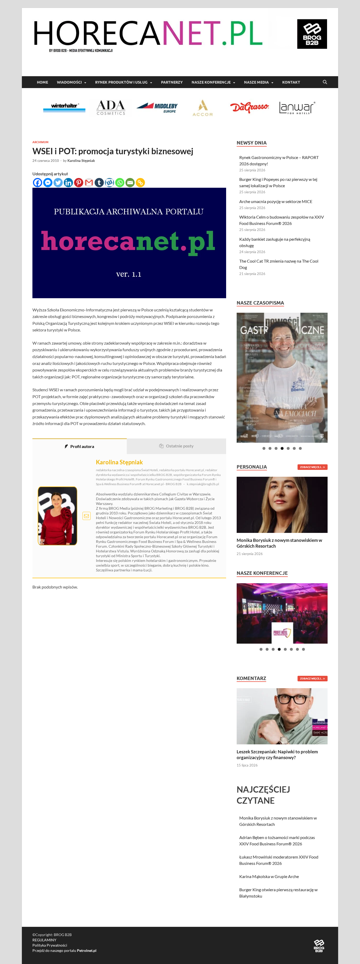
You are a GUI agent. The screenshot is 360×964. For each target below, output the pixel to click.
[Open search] (325, 82)
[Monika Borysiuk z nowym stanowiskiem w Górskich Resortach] (282, 504)
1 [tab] (263, 448)
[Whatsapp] (119, 182)
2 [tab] (270, 448)
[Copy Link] (140, 182)
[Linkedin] (68, 182)
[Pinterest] (78, 182)
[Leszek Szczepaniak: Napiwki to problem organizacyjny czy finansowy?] (282, 715)
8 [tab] (303, 649)
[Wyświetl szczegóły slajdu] (282, 378)
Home (42, 82)
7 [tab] (300, 448)
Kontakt (291, 82)
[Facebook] (37, 182)
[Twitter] (58, 182)
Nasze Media (256, 82)
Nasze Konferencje (211, 82)
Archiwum (40, 142)
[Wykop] (109, 182)
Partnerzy (172, 82)
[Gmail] (89, 182)
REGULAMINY (44, 940)
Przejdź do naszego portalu (64, 950)
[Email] (130, 182)
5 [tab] (288, 448)
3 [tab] (276, 448)
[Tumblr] (99, 182)
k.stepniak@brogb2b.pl (203, 484)
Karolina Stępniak (81, 160)
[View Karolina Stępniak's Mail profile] (86, 516)
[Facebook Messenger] (47, 182)
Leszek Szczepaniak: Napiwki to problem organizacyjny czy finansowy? (277, 754)
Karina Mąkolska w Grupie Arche (269, 876)
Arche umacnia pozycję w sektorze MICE (275, 201)
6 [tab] (294, 448)
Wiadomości (69, 82)
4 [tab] (282, 448)
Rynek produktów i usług (121, 82)
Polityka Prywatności (49, 945)
